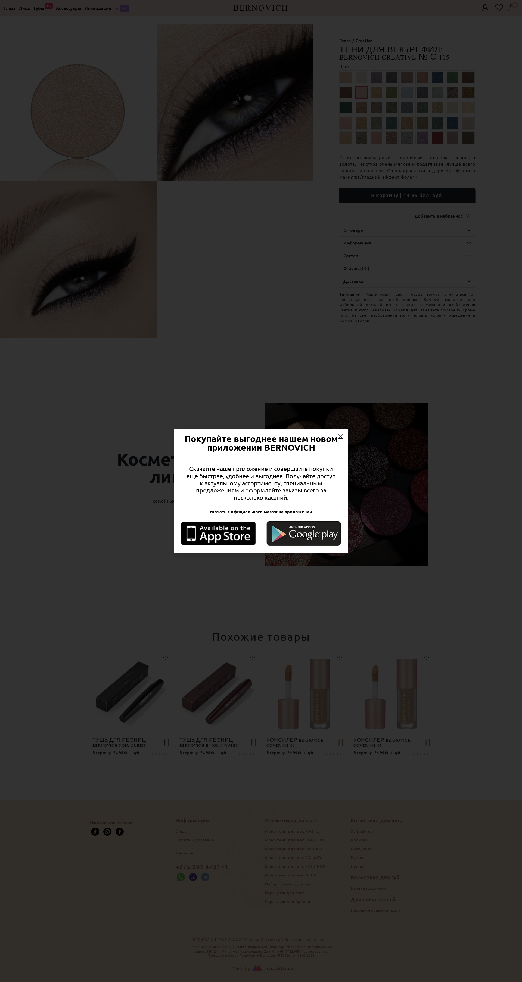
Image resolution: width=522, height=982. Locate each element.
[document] (261, 491)
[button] (340, 436)
